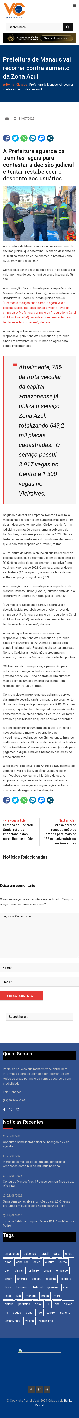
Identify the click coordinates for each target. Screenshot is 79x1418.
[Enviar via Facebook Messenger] (41, 138)
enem (8, 1278)
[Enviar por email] (32, 138)
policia (68, 1304)
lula (18, 1295)
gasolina (52, 1287)
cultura (49, 1262)
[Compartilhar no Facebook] (6, 138)
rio (6, 1312)
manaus (31, 1295)
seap (29, 1312)
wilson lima (46, 1320)
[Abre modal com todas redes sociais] (50, 138)
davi (7, 1270)
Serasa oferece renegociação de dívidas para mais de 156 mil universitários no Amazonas (60, 834)
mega (45, 1295)
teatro (51, 1312)
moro (57, 1295)
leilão (8, 1295)
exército (66, 1278)
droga (47, 1270)
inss (66, 1287)
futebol (38, 1287)
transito (65, 1312)
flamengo (22, 1287)
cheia (68, 1253)
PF (48, 1304)
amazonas (12, 1253)
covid (36, 1262)
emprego (62, 1270)
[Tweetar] (15, 138)
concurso (22, 1262)
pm (57, 1304)
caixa (56, 1253)
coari (8, 1262)
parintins (24, 1304)
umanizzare (12, 1320)
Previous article (15, 820)
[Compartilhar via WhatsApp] (24, 138)
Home (10, 84)
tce (39, 1312)
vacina (29, 1320)
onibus (9, 1304)
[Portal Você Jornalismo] (7, 118)
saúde (17, 1312)
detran (19, 1270)
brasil (45, 1253)
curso (63, 1262)
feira (8, 1287)
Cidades (21, 84)
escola (36, 1278)
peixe (38, 1304)
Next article (66, 820)
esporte (50, 1278)
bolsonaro (30, 1253)
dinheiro (34, 1270)
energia (22, 1278)
